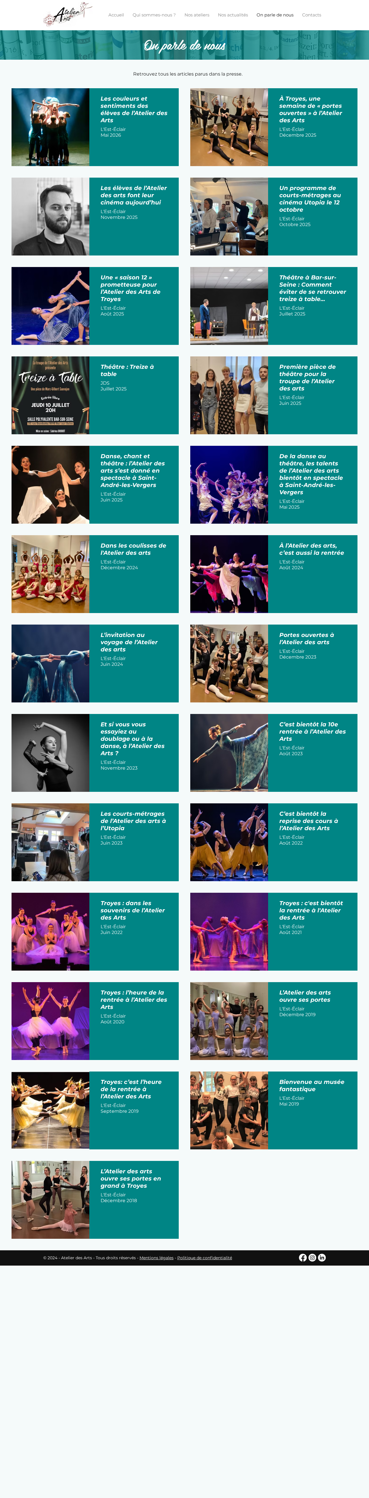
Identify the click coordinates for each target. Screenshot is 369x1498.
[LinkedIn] (322, 1258)
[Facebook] (303, 1258)
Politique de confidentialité (204, 1257)
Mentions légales (157, 1257)
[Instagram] (312, 1258)
